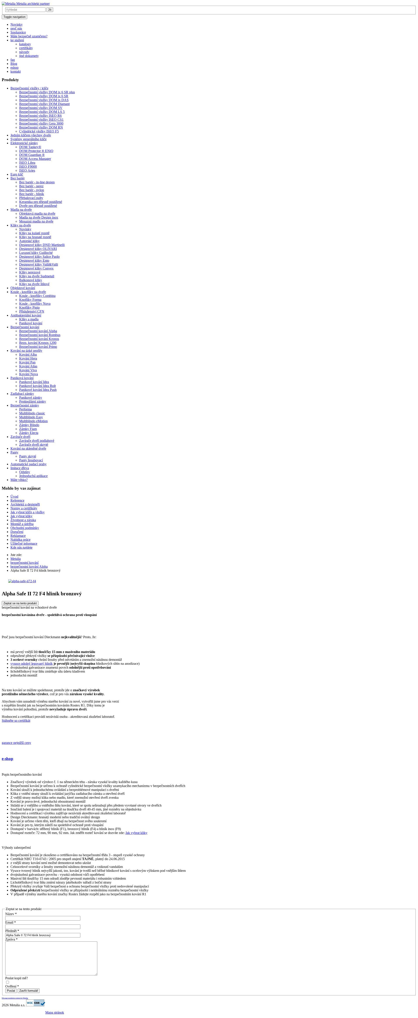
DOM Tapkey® (30, 147)
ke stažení (17, 40)
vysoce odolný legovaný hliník (31, 663)
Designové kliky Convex (36, 268)
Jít (49, 9)
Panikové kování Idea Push (38, 390)
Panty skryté (27, 456)
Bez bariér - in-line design (37, 182)
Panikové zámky (30, 397)
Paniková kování (22, 378)
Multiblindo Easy (31, 417)
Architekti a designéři (25, 504)
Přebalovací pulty (31, 198)
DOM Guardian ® (32, 155)
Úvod (14, 496)
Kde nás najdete (21, 547)
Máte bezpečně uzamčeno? (28, 36)
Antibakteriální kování (25, 315)
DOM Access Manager (35, 159)
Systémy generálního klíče (28, 139)
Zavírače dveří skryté (33, 444)
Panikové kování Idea (34, 382)
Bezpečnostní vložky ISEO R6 (40, 115)
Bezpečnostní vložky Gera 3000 (41, 123)
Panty (14, 452)
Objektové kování (22, 288)
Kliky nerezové (29, 272)
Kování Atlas (28, 366)
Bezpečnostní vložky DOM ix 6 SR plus (47, 92)
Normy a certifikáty (23, 508)
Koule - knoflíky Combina (37, 296)
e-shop (7, 758)
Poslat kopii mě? (16, 978)
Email (10, 922)
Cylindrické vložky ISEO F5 (39, 131)
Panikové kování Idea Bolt (37, 386)
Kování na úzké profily (26, 350)
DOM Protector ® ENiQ (36, 151)
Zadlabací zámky (22, 393)
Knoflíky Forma (30, 299)
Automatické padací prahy (28, 464)
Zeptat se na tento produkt (20, 603)
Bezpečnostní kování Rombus (39, 335)
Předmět (12, 931)
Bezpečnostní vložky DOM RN (41, 127)
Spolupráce (18, 32)
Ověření (12, 986)
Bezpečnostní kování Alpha (38, 331)
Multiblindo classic (32, 413)
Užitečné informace (23, 543)
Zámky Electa (28, 433)
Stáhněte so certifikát (16, 720)
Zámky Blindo (29, 425)
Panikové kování (30, 323)
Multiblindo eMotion (33, 421)
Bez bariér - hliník (31, 194)
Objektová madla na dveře (37, 213)
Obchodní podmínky (24, 528)
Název (11, 914)
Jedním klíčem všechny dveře (30, 135)
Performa (25, 409)
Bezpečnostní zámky (24, 405)
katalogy (25, 44)
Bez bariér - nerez (31, 186)
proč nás (16, 28)
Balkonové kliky (30, 280)
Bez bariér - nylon (31, 190)
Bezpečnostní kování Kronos (39, 339)
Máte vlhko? (19, 480)
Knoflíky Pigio (29, 307)
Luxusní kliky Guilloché (36, 252)
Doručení (16, 532)
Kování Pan (27, 362)
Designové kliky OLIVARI (38, 249)
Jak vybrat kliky (21, 516)
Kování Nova (28, 374)
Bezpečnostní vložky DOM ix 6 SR (43, 96)
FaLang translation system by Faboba (15, 998)
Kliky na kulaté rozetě (34, 233)
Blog (13, 63)
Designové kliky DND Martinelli (42, 245)
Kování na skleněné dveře (28, 448)
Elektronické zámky (24, 143)
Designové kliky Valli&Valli (38, 264)
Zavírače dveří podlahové (36, 440)
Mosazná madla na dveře (36, 221)
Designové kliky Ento (34, 260)
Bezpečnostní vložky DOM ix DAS (44, 100)
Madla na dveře (21, 209)
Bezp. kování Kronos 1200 (37, 343)
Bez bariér (17, 178)
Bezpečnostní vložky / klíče (29, 88)
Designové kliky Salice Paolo (39, 256)
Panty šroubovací (31, 460)
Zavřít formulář (28, 990)
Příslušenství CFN (31, 311)
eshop (14, 67)
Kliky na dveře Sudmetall (36, 276)
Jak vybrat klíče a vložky (27, 512)
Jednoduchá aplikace (33, 476)
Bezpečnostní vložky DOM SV (40, 108)
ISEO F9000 (28, 166)
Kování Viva (28, 370)
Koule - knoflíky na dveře (28, 292)
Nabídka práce (20, 539)
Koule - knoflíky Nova (35, 303)
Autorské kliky (29, 241)
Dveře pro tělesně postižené (38, 206)
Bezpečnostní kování (24, 327)
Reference (17, 500)
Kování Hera (28, 358)
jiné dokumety (29, 56)
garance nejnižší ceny (16, 743)
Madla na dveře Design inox (38, 217)
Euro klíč (16, 174)
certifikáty (26, 48)
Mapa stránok (54, 1012)
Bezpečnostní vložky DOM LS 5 (42, 112)
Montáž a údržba (22, 524)
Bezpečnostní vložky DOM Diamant (44, 104)
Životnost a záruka (23, 520)
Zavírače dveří (20, 437)
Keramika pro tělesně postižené (40, 202)
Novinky (16, 24)
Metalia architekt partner (32, 3)
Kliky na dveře (20, 225)
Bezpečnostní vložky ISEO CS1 (41, 119)
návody (24, 52)
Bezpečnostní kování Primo (38, 346)
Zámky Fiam (28, 429)
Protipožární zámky (32, 401)
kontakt (15, 71)
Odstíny (24, 472)
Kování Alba (28, 354)
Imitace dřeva (19, 468)
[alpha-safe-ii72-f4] (22, 581)
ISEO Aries (27, 170)
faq (12, 60)
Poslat (11, 990)
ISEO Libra (27, 162)
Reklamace (18, 535)
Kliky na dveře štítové (34, 284)
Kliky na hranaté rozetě (35, 237)
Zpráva (11, 939)
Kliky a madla (29, 319)
